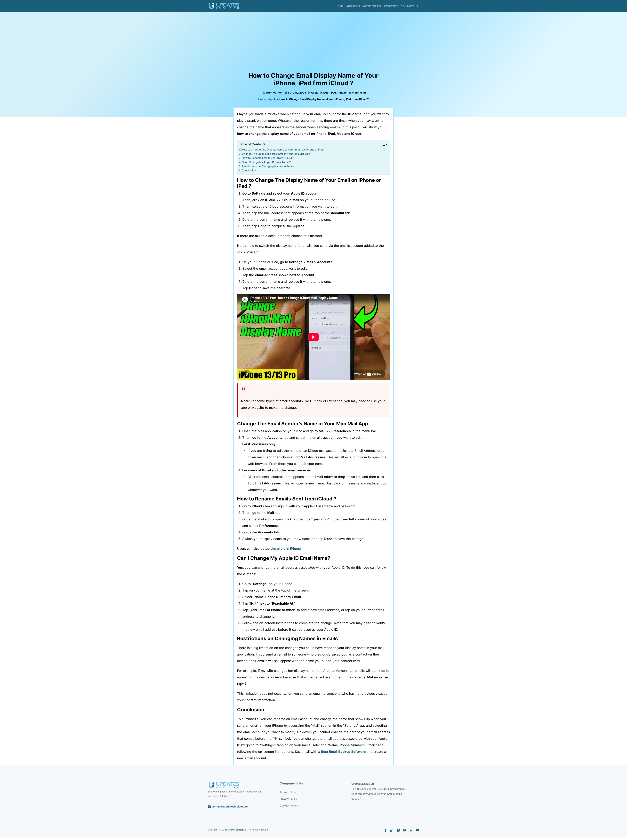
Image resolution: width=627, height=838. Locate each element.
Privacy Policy (288, 798)
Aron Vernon (274, 92)
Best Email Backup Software (343, 752)
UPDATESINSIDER (237, 829)
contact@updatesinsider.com (230, 806)
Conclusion (249, 170)
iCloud (324, 92)
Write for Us (371, 6)
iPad (333, 92)
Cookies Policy (289, 805)
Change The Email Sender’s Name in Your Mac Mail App (276, 153)
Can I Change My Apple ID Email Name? (266, 162)
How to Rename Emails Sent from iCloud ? (268, 157)
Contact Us (409, 6)
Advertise (390, 6)
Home (340, 6)
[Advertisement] (313, 47)
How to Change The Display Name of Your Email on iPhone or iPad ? (283, 149)
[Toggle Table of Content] (382, 145)
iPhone (342, 92)
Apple (314, 92)
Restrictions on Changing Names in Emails (268, 166)
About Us (353, 6)
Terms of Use (288, 792)
